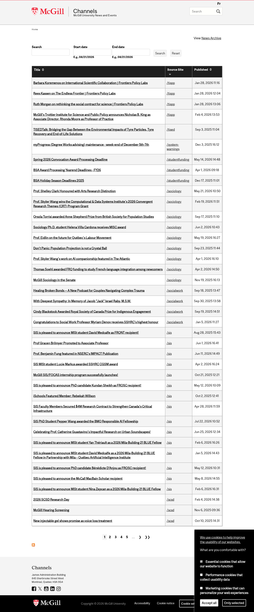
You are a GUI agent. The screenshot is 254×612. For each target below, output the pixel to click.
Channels (85, 11)
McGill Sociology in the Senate (54, 280)
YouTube (46, 588)
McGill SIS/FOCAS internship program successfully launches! (75, 375)
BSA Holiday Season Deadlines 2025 (58, 180)
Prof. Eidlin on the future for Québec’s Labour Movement (72, 237)
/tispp (171, 83)
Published (201, 69)
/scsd (170, 499)
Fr (219, 4)
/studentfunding (178, 159)
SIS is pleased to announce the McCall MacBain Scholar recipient (77, 478)
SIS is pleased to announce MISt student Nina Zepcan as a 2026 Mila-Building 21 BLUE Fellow (97, 489)
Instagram (59, 588)
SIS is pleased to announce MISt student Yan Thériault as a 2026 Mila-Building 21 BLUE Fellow (97, 442)
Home (35, 29)
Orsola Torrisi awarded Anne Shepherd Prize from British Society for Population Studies (93, 216)
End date (118, 47)
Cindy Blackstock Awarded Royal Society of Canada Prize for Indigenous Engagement (92, 311)
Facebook (34, 588)
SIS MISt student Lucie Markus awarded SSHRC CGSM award (75, 364)
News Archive (211, 38)
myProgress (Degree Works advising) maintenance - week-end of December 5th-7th (91, 144)
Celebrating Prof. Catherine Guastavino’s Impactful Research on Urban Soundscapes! (92, 432)
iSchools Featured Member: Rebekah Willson (64, 396)
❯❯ (147, 537)
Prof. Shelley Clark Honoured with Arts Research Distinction (74, 191)
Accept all (209, 603)
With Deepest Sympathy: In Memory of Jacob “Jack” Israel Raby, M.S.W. (82, 301)
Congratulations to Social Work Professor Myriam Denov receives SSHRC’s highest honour (95, 322)
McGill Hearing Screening (51, 510)
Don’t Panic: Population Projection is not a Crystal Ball (70, 248)
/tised (171, 129)
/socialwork (175, 290)
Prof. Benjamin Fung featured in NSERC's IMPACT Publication (75, 353)
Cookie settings (191, 603)
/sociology (174, 191)
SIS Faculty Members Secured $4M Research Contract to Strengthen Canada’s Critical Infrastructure (92, 408)
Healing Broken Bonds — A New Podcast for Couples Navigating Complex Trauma (88, 290)
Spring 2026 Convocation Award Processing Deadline (70, 159)
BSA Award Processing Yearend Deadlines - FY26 (67, 170)
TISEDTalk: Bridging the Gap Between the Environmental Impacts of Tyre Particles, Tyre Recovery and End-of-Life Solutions (93, 132)
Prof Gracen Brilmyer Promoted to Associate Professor (71, 343)
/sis (169, 332)
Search (37, 47)
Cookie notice (165, 603)
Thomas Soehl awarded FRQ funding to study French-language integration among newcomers (98, 269)
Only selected (234, 603)
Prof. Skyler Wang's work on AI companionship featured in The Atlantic (81, 258)
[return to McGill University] (47, 604)
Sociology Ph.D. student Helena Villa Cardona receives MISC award (79, 227)
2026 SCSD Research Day (51, 499)
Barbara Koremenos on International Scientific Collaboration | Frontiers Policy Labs (90, 83)
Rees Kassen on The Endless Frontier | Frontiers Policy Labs (74, 93)
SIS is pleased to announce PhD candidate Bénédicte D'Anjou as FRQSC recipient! (89, 468)
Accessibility (142, 603)
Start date (80, 47)
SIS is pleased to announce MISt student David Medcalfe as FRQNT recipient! (86, 332)
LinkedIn (53, 588)
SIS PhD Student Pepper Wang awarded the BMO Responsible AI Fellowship (85, 421)
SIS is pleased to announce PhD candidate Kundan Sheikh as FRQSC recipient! (87, 385)
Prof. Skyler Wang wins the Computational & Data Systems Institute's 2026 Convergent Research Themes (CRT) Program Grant (93, 204)
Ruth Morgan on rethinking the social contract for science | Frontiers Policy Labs (88, 104)
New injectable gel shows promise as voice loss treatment (72, 520)
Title (37, 69)
